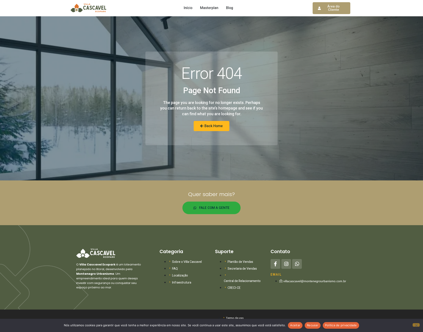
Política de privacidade (341, 325)
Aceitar (295, 325)
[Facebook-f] (275, 264)
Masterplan (209, 8)
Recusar (312, 325)
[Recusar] (416, 325)
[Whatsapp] (297, 264)
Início (188, 8)
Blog (229, 8)
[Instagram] (286, 264)
